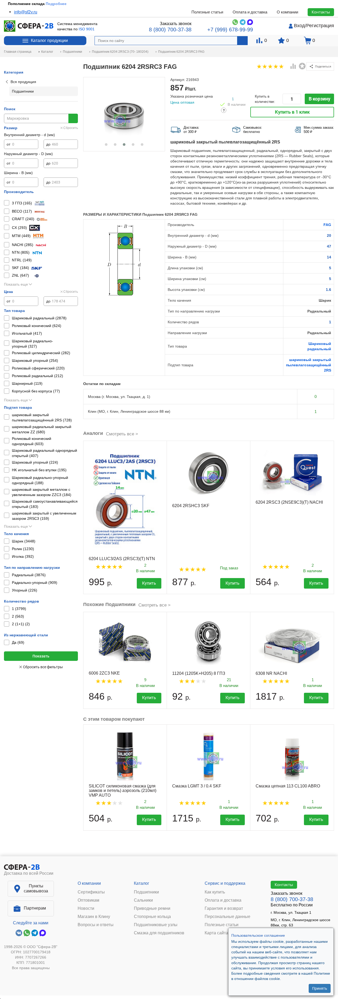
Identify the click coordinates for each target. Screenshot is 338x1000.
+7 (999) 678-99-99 (230, 29)
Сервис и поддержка (225, 883)
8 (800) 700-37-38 (170, 29)
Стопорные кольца (152, 917)
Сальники (143, 900)
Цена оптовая (182, 102)
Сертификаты (91, 892)
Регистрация (320, 25)
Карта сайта (216, 933)
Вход (299, 25)
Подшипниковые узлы (155, 925)
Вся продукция (23, 82)
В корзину (319, 99)
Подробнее (56, 4)
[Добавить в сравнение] (293, 67)
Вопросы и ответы (96, 925)
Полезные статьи (207, 12)
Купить (149, 583)
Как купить (215, 892)
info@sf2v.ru (25, 12)
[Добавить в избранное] (302, 66)
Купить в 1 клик (292, 112)
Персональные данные (227, 917)
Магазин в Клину (94, 917)
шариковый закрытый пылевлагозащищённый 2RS (308, 365)
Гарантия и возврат (224, 908)
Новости (86, 908)
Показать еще (16, 284)
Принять (319, 988)
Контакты (321, 12)
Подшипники (146, 892)
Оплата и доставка (250, 12)
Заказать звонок (175, 23)
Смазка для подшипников (159, 933)
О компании (287, 12)
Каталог (141, 883)
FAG (327, 225)
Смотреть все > (122, 433)
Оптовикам (88, 900)
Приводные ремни (152, 908)
